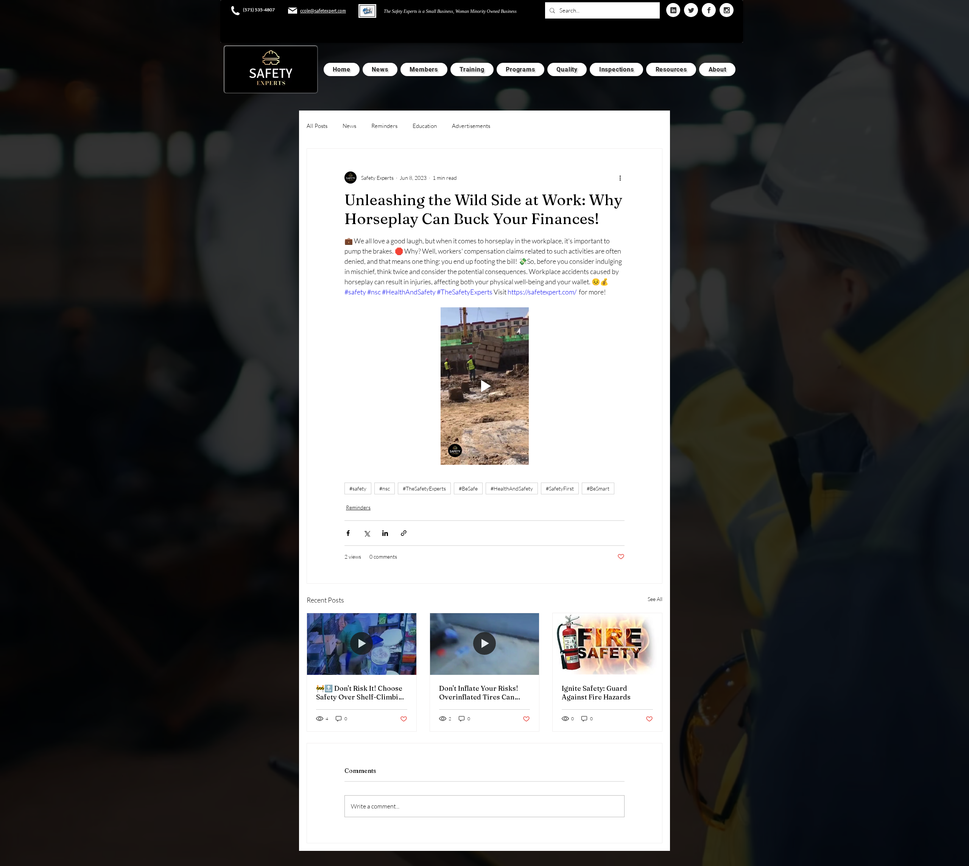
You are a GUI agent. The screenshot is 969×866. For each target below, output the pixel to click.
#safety (357, 488)
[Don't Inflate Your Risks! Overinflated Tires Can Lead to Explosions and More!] (484, 643)
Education (425, 125)
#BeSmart (598, 488)
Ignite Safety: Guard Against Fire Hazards (596, 692)
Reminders (384, 125)
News (349, 125)
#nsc (384, 488)
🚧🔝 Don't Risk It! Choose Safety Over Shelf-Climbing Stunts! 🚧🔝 (361, 692)
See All (655, 599)
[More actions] (620, 177)
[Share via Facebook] (348, 533)
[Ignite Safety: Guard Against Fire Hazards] (607, 643)
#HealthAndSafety (512, 488)
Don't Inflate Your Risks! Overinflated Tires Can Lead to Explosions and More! (478, 692)
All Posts (317, 125)
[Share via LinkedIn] (385, 533)
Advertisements (471, 125)
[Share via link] (403, 533)
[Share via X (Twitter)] (366, 533)
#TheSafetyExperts (424, 488)
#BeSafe (468, 488)
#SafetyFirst (560, 488)
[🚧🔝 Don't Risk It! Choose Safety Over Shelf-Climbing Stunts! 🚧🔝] (361, 643)
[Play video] (484, 386)
